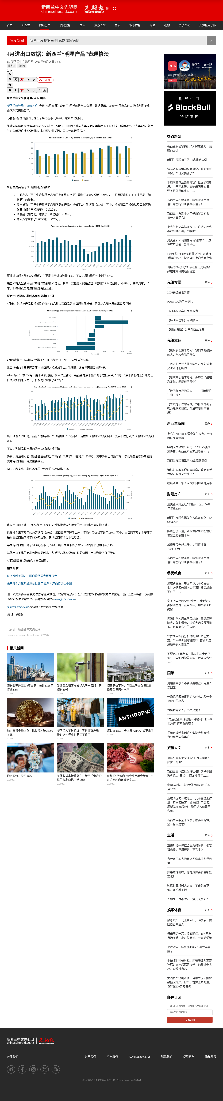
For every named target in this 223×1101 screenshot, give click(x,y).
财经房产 (44, 25)
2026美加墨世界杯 (178, 292)
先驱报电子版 (207, 25)
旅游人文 (100, 25)
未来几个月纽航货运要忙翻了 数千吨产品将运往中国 (39, 583)
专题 (152, 25)
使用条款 (188, 1056)
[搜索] (114, 8)
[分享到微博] (21, 79)
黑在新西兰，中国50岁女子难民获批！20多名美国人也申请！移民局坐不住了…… (189, 587)
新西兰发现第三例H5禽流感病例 (54, 41)
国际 (82, 25)
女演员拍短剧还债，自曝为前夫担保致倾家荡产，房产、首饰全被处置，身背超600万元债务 (189, 982)
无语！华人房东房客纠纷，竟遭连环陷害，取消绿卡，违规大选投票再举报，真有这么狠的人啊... (189, 622)
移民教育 (65, 25)
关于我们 (90, 1056)
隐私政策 (210, 1056)
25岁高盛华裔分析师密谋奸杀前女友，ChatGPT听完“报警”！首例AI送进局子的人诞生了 (189, 640)
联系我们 (166, 1056)
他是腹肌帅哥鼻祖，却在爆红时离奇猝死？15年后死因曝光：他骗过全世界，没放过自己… (189, 964)
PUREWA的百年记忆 (180, 301)
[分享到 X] (15, 79)
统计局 (22, 66)
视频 (167, 25)
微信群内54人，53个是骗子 (184, 710)
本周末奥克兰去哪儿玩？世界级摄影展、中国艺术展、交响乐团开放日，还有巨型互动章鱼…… (189, 186)
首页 (10, 25)
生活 (117, 25)
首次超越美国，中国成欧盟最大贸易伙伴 (32, 575)
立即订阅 (190, 1020)
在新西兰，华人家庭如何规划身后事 (189, 483)
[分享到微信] (10, 74)
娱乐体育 (135, 25)
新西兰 (26, 25)
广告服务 (112, 1056)
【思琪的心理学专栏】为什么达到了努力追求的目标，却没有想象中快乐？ (189, 408)
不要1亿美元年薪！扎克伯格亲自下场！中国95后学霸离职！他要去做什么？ (189, 658)
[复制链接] (34, 79)
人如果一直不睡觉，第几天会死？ (188, 899)
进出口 (11, 66)
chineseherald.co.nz (18, 606)
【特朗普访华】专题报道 (182, 320)
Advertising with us (139, 1056)
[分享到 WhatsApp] (28, 79)
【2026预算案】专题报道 (182, 311)
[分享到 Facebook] (10, 79)
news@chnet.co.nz (64, 599)
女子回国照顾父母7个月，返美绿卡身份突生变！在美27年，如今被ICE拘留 (189, 605)
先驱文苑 (184, 25)
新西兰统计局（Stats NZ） (23, 105)
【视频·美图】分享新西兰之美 (185, 329)
